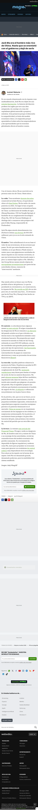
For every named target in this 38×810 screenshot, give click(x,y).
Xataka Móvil (5, 746)
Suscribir (33, 659)
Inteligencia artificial (8, 711)
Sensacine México (25, 793)
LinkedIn (3, 673)
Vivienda (20, 14)
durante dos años (27, 198)
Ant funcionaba (30, 348)
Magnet (19, 7)
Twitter (19, 79)
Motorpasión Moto (25, 768)
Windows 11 (23, 715)
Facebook (16, 79)
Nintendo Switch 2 (14, 34)
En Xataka (6, 315)
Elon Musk (24, 34)
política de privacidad (28, 490)
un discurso (31, 331)
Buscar (35, 727)
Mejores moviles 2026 (20, 645)
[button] (14, 92)
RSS (30, 670)
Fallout (32, 34)
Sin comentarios (8, 79)
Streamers (11, 14)
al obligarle (20, 389)
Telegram (26, 670)
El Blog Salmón (24, 777)
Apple (3, 708)
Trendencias (5, 777)
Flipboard (22, 79)
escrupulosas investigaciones (12, 264)
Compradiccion (6, 782)
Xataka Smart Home (7, 751)
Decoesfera (5, 779)
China (5, 34)
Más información (21, 808)
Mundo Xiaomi (6, 753)
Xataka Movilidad (24, 705)
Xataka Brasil (5, 793)
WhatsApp (9, 670)
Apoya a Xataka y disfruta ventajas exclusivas (19, 685)
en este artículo (12, 328)
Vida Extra (22, 746)
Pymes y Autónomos (25, 779)
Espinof (22, 757)
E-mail (25, 79)
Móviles (22, 701)
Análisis (22, 698)
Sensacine (22, 754)
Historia (28, 14)
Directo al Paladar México (9, 798)
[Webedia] (34, 1)
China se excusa (15, 409)
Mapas (3, 14)
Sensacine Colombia (25, 795)
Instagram (23, 670)
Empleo (4, 715)
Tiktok (6, 673)
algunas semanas (11, 377)
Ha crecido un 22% (21, 289)
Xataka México (6, 790)
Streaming (5, 698)
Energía (4, 705)
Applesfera (5, 748)
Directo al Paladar (7, 766)
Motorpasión (23, 766)
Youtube (19, 670)
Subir (31, 734)
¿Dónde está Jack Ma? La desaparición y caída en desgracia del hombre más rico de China (19, 318)
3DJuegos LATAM (24, 790)
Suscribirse (30, 486)
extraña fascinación (8, 104)
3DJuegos (22, 743)
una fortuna (19, 233)
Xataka (4, 743)
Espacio (4, 701)
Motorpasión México (25, 798)
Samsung (22, 708)
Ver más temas (7, 720)
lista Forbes (13, 203)
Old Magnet (19, 496)
